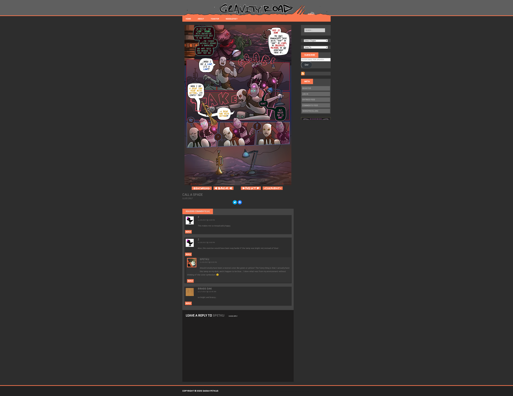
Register (306, 88)
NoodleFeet (232, 18)
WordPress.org (310, 111)
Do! (306, 64)
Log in (305, 94)
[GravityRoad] (256, 9)
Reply (188, 231)
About (201, 18)
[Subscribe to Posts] (303, 73)
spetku (204, 259)
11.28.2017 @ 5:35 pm (208, 262)
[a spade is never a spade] (237, 183)
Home (188, 18)
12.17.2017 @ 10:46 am (207, 291)
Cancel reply (233, 316)
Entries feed (308, 99)
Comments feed (310, 105)
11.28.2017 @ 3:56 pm (206, 242)
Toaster (215, 18)
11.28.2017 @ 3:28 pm (206, 220)
